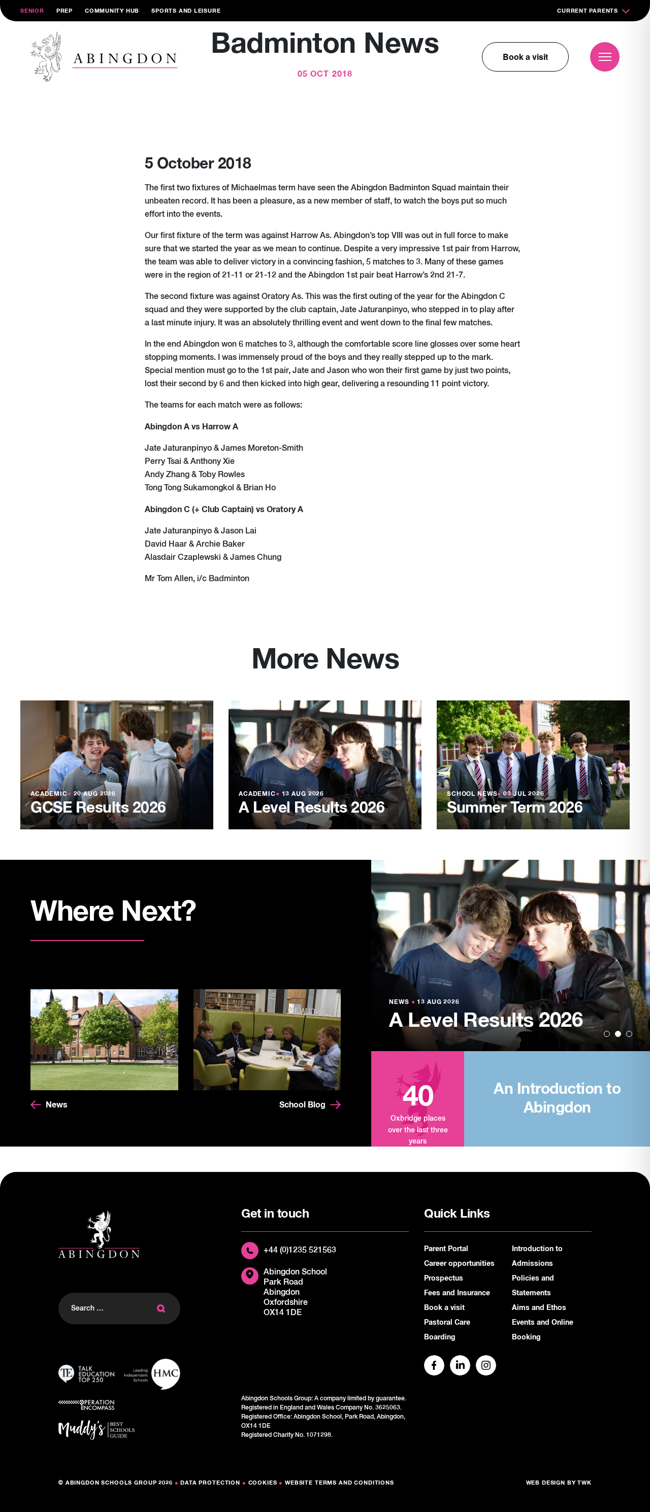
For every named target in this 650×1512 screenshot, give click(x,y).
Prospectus (443, 1278)
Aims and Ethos (539, 1308)
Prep (64, 11)
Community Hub (112, 11)
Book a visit (525, 56)
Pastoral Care (447, 1322)
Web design (546, 1483)
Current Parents (587, 11)
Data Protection (210, 1483)
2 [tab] (618, 1034)
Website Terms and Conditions (339, 1483)
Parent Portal (446, 1249)
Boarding (440, 1337)
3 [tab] (629, 1034)
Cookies (262, 1483)
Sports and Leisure (185, 11)
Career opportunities (459, 1263)
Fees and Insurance (457, 1293)
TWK (584, 1483)
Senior (32, 11)
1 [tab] (607, 1034)
